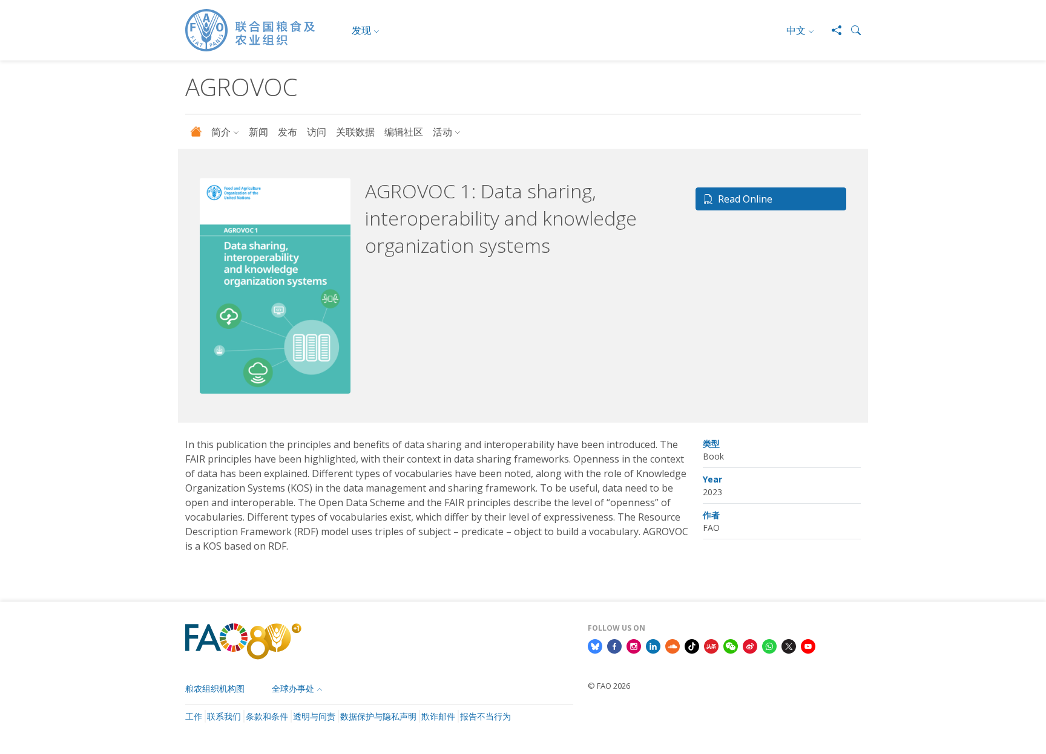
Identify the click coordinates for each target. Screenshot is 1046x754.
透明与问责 (314, 716)
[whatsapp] (769, 645)
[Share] (831, 30)
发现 (361, 30)
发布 (287, 131)
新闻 (258, 131)
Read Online (745, 199)
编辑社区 (403, 131)
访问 (316, 131)
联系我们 (224, 716)
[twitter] (788, 645)
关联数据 (355, 131)
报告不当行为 (485, 716)
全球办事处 (293, 688)
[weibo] (750, 645)
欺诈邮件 (438, 716)
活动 (442, 131)
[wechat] (730, 645)
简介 (221, 131)
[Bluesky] (595, 645)
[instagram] (634, 645)
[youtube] (808, 645)
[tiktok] (692, 645)
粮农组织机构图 (215, 688)
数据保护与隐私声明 (378, 716)
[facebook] (614, 645)
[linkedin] (653, 645)
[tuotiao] (711, 645)
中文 (796, 30)
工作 (193, 716)
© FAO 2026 (609, 685)
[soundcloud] (672, 645)
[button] (851, 30)
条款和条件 (267, 716)
